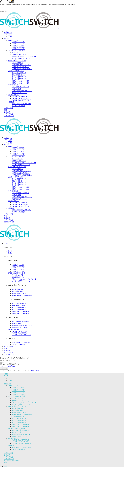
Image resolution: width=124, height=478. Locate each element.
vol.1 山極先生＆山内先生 (20, 430)
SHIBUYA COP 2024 (18, 389)
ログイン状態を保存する (10, 364)
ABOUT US (8, 376)
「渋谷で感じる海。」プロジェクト (24, 402)
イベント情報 (8, 453)
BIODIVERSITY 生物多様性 (21, 447)
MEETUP (11, 445)
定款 (5, 463)
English (10, 380)
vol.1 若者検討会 (17, 408)
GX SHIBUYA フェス (19, 400)
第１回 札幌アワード (19, 422)
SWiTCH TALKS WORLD (20, 440)
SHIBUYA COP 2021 (18, 394)
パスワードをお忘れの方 (8, 366)
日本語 (10, 379)
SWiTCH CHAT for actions (16, 428)
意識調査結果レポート (19, 436)
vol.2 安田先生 (16, 432)
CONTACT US (9, 459)
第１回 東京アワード (19, 418)
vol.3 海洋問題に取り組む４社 (22, 434)
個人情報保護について (11, 461)
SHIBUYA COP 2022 (18, 392)
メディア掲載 (8, 457)
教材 (5, 466)
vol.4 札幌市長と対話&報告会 (22, 414)
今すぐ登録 (35, 370)
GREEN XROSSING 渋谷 (16, 396)
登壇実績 (7, 455)
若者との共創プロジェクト (17, 406)
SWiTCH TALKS (13, 438)
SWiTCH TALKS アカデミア (21, 443)
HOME (6, 374)
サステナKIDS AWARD (16, 416)
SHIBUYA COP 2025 (18, 387)
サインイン (4, 368)
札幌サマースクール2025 (20, 426)
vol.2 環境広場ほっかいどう (21, 410)
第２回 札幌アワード (19, 420)
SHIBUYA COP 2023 (18, 391)
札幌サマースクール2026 (20, 424)
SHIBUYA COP (13, 385)
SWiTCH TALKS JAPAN (20, 442)
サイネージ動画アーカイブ (21, 404)
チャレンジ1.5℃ (17, 398)
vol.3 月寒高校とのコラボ (20, 412)
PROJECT (7, 384)
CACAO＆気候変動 (18, 449)
